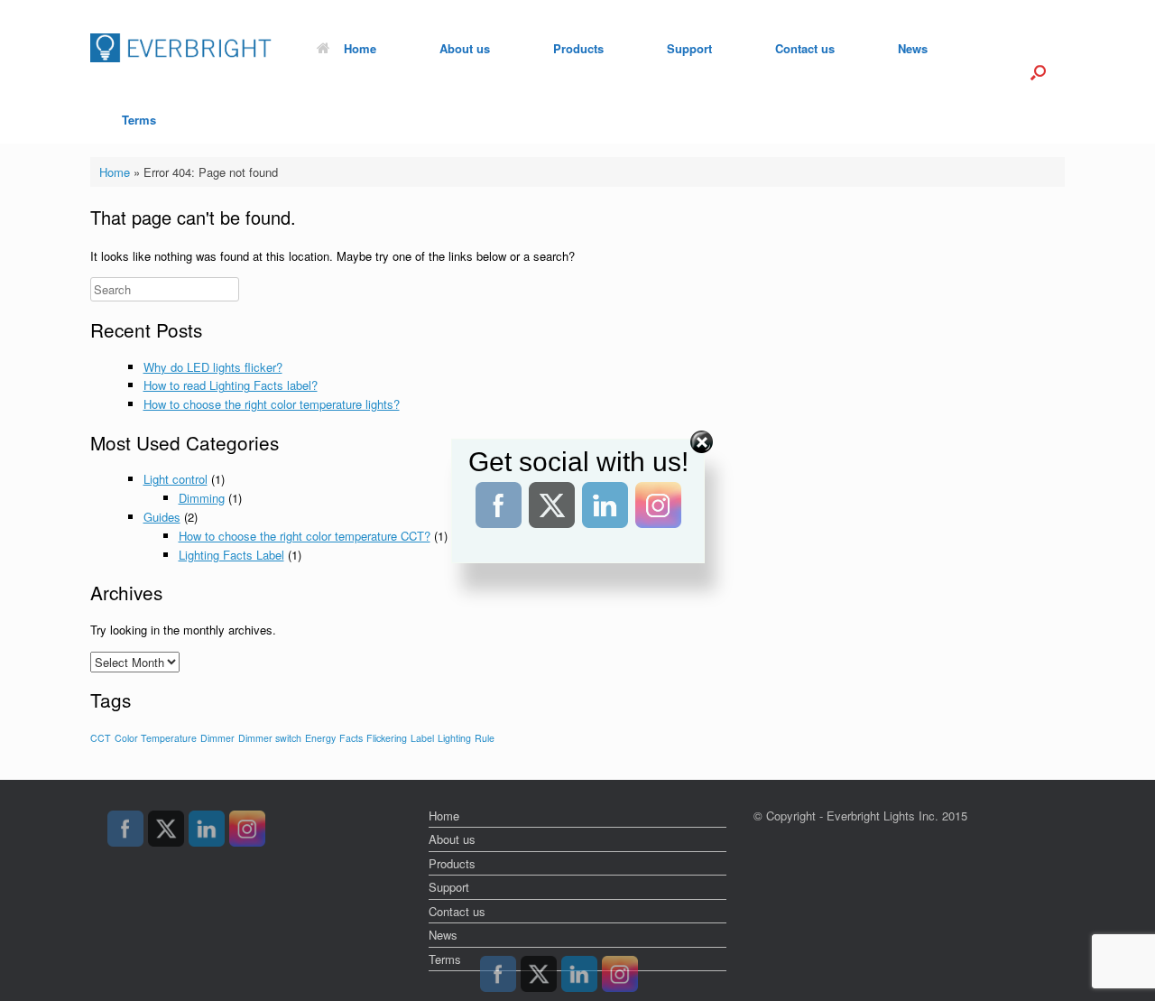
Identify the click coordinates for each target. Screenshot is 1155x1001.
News (913, 48)
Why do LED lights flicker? (212, 366)
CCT (100, 738)
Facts (351, 738)
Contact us (805, 48)
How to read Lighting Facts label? (230, 385)
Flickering (386, 738)
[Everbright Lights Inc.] (181, 48)
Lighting (454, 738)
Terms (139, 119)
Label (422, 738)
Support (689, 48)
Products (578, 48)
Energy (320, 738)
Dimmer (217, 738)
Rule (484, 738)
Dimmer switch (269, 738)
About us (464, 48)
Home (360, 48)
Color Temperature (156, 738)
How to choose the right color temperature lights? (271, 403)
